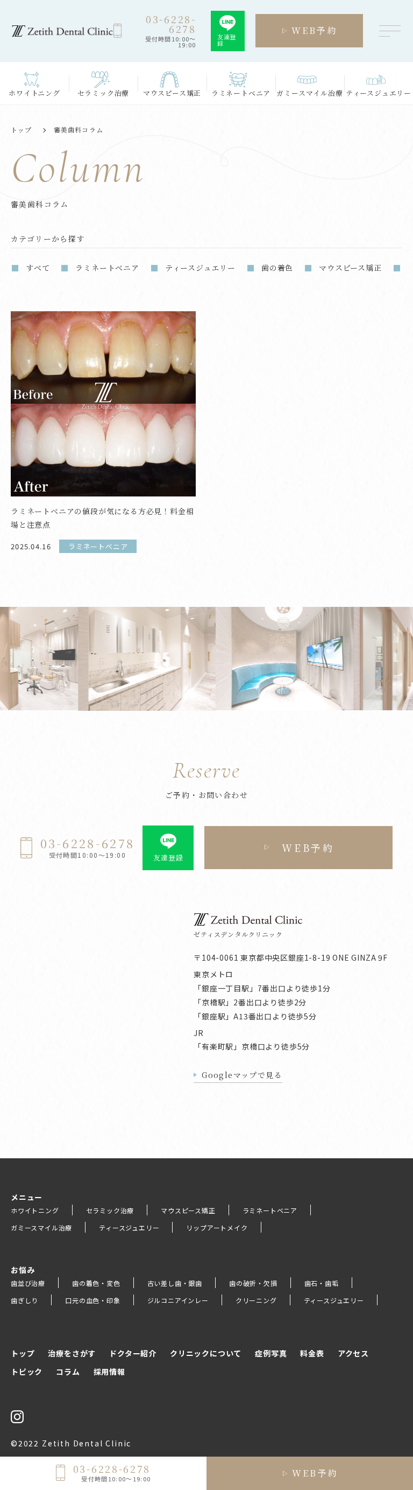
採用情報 (109, 1371)
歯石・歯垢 (321, 1283)
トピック (26, 1371)
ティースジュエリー (200, 267)
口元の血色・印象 (92, 1300)
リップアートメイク (216, 1227)
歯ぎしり (24, 1300)
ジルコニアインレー (178, 1300)
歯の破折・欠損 (253, 1283)
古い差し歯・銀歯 (174, 1283)
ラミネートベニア (270, 1210)
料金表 (312, 1353)
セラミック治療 (110, 1210)
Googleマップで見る (242, 1074)
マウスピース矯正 (350, 267)
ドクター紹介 (132, 1353)
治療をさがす (72, 1353)
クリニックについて (205, 1353)
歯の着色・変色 (96, 1283)
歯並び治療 (28, 1283)
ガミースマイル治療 (41, 1227)
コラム (68, 1371)
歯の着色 (277, 267)
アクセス (353, 1353)
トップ (21, 129)
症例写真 (271, 1353)
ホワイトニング (35, 1210)
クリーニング (256, 1300)
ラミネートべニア (107, 267)
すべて (37, 267)
